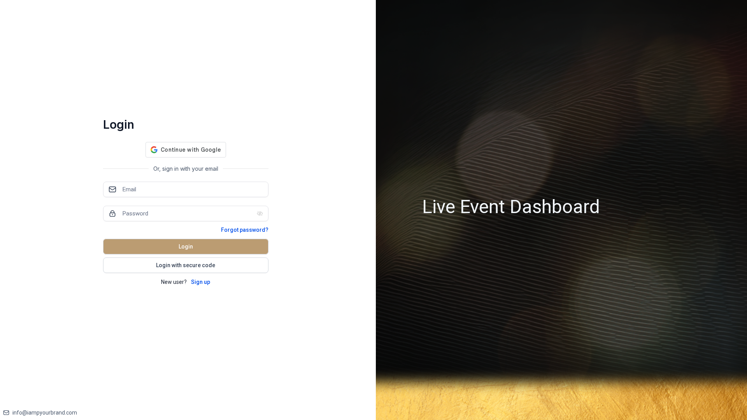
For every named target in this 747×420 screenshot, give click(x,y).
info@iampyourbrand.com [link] (44, 413)
